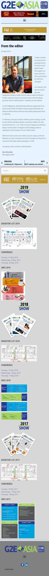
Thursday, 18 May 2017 (9, 494)
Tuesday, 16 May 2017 (9, 489)
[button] (25, 20)
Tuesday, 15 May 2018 (9, 370)
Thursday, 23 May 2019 (9, 263)
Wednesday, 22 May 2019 (10, 260)
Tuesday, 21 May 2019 (9, 257)
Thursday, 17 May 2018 (9, 376)
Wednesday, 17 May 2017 (10, 492)
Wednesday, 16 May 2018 (10, 373)
